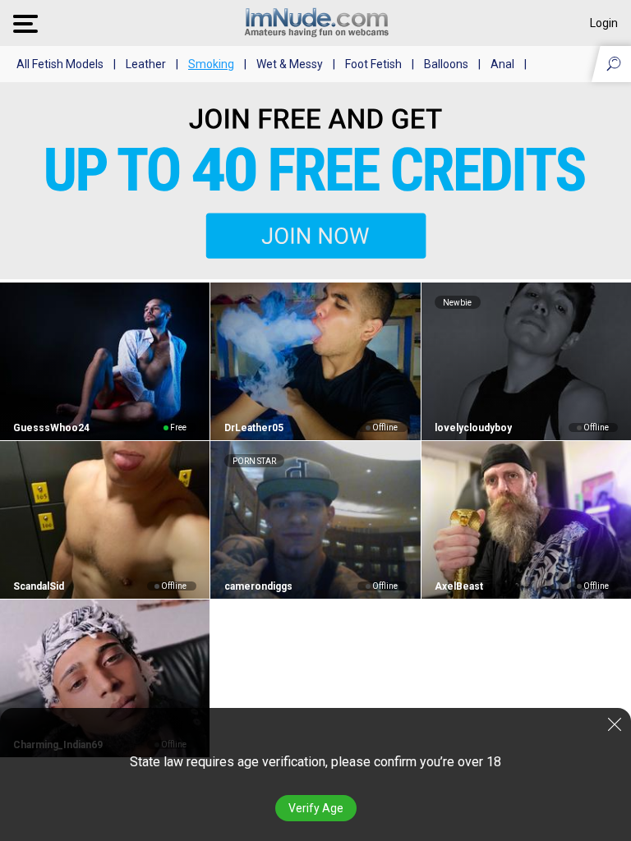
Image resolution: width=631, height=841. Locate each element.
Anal (502, 64)
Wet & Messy (289, 64)
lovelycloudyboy (473, 428)
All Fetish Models (60, 64)
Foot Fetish (373, 64)
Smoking (211, 64)
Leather (146, 64)
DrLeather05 (253, 428)
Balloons (446, 64)
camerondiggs (258, 586)
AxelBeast (459, 586)
